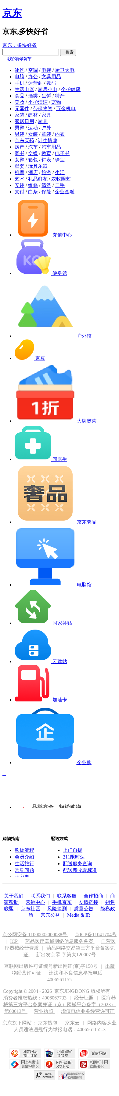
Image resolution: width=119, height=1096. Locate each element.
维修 (33, 185)
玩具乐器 (38, 166)
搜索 (68, 52)
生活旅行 (24, 863)
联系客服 (67, 895)
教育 (46, 153)
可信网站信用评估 (25, 1053)
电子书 (62, 153)
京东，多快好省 (19, 45)
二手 (60, 185)
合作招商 (93, 895)
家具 (46, 115)
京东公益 (50, 915)
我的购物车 (19, 58)
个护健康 (71, 89)
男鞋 (19, 127)
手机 (19, 83)
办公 (33, 76)
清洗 (46, 185)
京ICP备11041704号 (96, 934)
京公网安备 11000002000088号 (35, 934)
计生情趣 (47, 140)
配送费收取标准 (80, 870)
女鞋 (19, 159)
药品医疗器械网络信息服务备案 (60, 941)
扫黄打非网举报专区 (94, 1064)
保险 (46, 191)
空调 (33, 70)
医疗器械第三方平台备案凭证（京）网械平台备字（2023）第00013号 (59, 1004)
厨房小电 (47, 89)
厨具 (43, 121)
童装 (46, 134)
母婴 (19, 166)
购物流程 (24, 850)
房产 (19, 146)
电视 (46, 70)
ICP (14, 941)
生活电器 (24, 89)
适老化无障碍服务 (44, 1075)
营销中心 (35, 902)
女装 (33, 134)
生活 (60, 172)
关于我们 (13, 895)
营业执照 (44, 1011)
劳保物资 (42, 108)
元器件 (22, 108)
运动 (33, 127)
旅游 (46, 172)
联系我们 (40, 895)
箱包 (33, 159)
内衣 (60, 134)
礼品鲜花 (38, 178)
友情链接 (88, 902)
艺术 (19, 178)
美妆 (19, 102)
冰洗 (19, 70)
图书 (19, 153)
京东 (12, 12)
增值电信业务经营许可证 (88, 1011)
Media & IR (78, 915)
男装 (19, 134)
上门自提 (72, 850)
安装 (19, 185)
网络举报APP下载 (59, 1064)
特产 (60, 95)
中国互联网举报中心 (25, 1064)
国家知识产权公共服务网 (71, 1075)
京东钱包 (48, 1022)
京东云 (73, 1022)
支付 (19, 191)
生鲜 (46, 95)
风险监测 (57, 908)
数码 (51, 83)
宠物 (56, 102)
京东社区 (30, 908)
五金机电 (66, 108)
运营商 (35, 83)
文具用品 (51, 76)
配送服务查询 (77, 863)
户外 (46, 127)
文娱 (33, 153)
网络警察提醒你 (59, 1053)
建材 (33, 115)
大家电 (22, 877)
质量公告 (83, 908)
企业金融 (64, 191)
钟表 (46, 159)
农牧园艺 (61, 178)
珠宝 (60, 159)
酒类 (33, 95)
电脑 (19, 76)
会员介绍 (24, 856)
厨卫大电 (64, 70)
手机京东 (62, 902)
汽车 (33, 146)
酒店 (33, 172)
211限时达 (74, 856)
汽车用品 (51, 146)
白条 (33, 191)
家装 (19, 115)
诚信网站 (94, 1053)
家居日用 (24, 121)
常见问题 (24, 870)
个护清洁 (38, 102)
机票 (19, 172)
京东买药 (24, 140)
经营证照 (84, 997)
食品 (19, 95)
